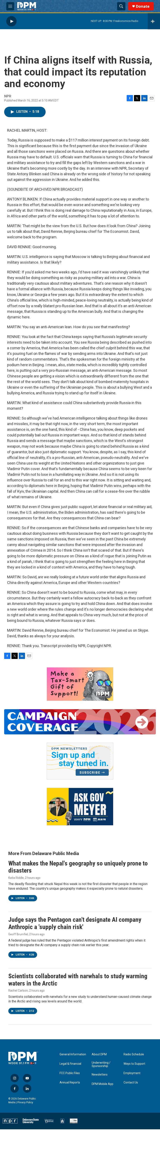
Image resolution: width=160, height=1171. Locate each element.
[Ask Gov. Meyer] (80, 806)
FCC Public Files (70, 1073)
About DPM (99, 1054)
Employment (132, 1073)
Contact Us (131, 1082)
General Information (73, 1054)
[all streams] (154, 21)
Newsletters (100, 1074)
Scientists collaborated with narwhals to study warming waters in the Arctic (77, 979)
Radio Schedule (134, 1054)
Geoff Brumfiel (18, 934)
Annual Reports (70, 1082)
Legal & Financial (70, 1063)
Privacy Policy (25, 1102)
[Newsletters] (80, 761)
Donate (143, 6)
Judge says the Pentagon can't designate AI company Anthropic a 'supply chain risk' (74, 923)
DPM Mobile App (102, 1084)
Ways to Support (134, 1063)
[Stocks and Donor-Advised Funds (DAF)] (80, 684)
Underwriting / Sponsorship (101, 1064)
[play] (11, 21)
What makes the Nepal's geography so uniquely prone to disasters (78, 867)
